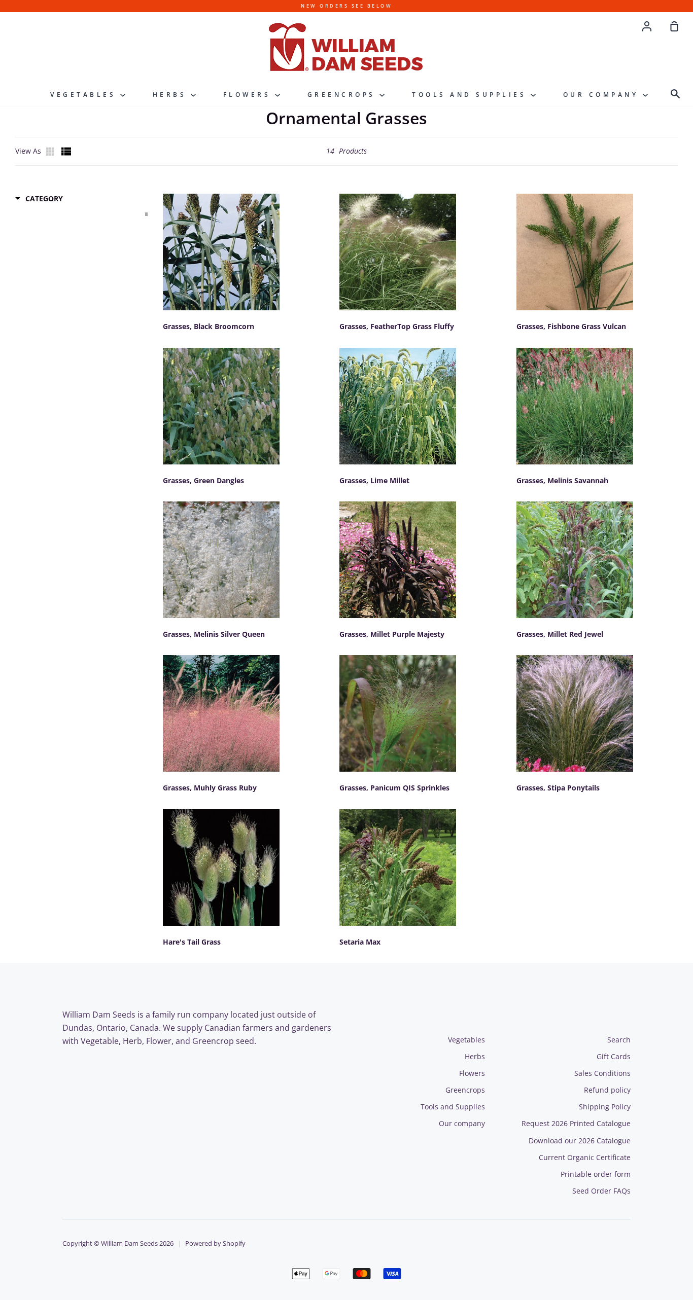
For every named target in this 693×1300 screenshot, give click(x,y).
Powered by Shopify (215, 1243)
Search (619, 1039)
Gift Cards (614, 1056)
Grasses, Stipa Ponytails (558, 787)
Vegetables (85, 94)
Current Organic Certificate (585, 1157)
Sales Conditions (602, 1073)
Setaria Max (359, 942)
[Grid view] (51, 151)
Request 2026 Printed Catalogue (576, 1123)
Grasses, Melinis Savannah (562, 480)
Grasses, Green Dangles (203, 480)
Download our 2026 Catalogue (580, 1140)
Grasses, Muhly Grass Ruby (210, 787)
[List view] (66, 151)
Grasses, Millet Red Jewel (559, 634)
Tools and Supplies (471, 94)
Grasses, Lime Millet (374, 480)
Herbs (172, 94)
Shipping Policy (605, 1106)
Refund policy (607, 1090)
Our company (603, 94)
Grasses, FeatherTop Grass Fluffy (396, 326)
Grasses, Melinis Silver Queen (214, 634)
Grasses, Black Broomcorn (208, 326)
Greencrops (343, 94)
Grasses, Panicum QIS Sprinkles (394, 787)
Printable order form (596, 1174)
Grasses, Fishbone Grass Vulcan (571, 326)
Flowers (249, 94)
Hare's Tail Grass (192, 942)
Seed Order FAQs (601, 1191)
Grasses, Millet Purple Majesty (391, 634)
